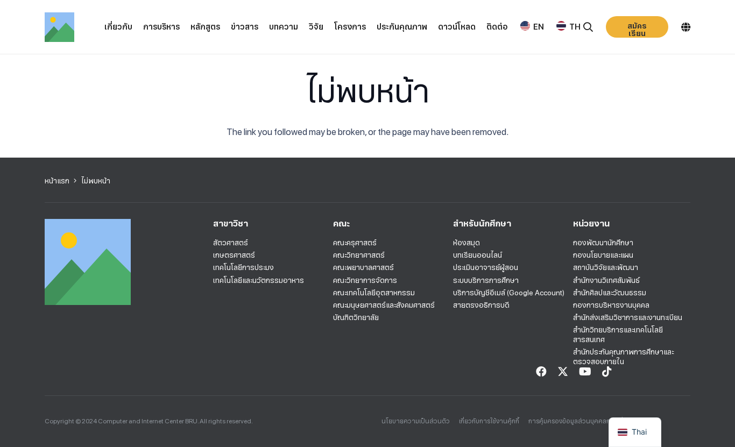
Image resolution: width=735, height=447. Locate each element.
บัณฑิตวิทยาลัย (356, 317)
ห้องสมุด (466, 242)
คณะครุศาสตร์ (355, 242)
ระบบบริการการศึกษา (486, 280)
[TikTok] (607, 371)
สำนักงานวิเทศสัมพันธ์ (606, 280)
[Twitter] (562, 371)
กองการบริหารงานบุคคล (611, 305)
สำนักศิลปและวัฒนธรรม (609, 292)
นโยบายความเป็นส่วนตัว (415, 421)
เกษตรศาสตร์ (234, 255)
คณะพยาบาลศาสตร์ (363, 267)
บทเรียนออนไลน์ (477, 255)
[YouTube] (585, 371)
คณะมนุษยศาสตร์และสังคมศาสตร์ (384, 305)
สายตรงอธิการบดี (481, 305)
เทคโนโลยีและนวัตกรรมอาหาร (258, 280)
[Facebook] (541, 371)
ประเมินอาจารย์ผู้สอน (485, 267)
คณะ (341, 223)
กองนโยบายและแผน (603, 255)
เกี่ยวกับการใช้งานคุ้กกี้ (489, 421)
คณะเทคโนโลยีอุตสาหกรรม (374, 292)
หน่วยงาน (591, 223)
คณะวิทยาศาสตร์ (359, 255)
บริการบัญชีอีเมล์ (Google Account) (508, 292)
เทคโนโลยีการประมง (243, 267)
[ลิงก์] (59, 27)
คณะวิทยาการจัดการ (365, 280)
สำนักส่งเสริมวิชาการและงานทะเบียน (627, 317)
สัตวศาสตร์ (230, 242)
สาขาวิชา (230, 223)
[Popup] (588, 27)
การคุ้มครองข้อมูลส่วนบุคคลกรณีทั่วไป (581, 421)
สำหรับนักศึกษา (482, 223)
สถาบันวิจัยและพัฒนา (605, 267)
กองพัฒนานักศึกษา (603, 242)
